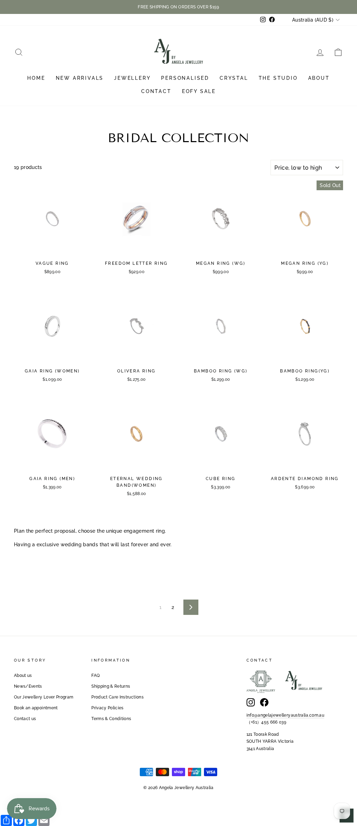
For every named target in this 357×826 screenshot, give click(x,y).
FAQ (95, 675)
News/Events (28, 686)
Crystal (234, 78)
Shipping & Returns (110, 686)
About (319, 78)
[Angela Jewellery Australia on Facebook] (264, 702)
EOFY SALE (199, 91)
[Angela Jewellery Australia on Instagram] (250, 702)
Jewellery (132, 78)
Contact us (25, 718)
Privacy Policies (107, 707)
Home (36, 78)
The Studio (278, 78)
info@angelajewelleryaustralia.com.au (285, 715)
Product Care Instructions (117, 697)
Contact (156, 91)
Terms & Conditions (111, 718)
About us (23, 675)
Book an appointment (36, 707)
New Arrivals (80, 78)
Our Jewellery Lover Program (43, 697)
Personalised (185, 78)
